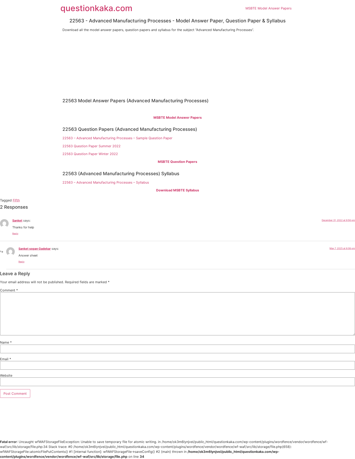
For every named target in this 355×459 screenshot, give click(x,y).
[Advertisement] (177, 64)
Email (5, 359)
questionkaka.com (96, 8)
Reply (15, 233)
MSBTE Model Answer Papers (269, 8)
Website (6, 375)
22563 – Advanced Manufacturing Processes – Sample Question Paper (117, 138)
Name (6, 342)
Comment (9, 290)
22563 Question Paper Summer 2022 (91, 146)
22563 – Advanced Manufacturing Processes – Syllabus (105, 182)
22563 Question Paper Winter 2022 (90, 154)
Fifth (16, 200)
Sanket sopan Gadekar (34, 248)
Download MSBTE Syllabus (177, 190)
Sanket (17, 220)
